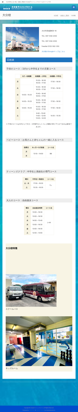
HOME (56, 15)
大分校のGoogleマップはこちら (53, 51)
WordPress (32, 410)
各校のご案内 (64, 15)
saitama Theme (40, 410)
